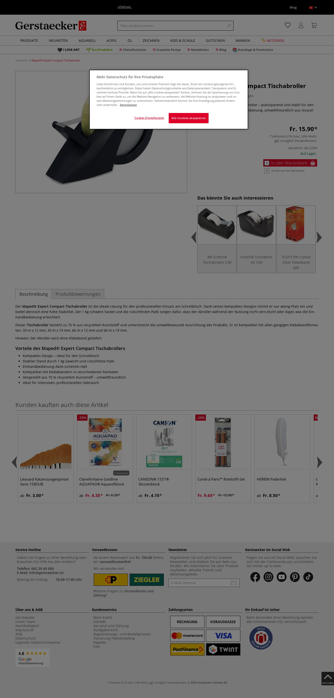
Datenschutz (128, 105)
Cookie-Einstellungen (149, 118)
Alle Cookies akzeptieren (188, 118)
